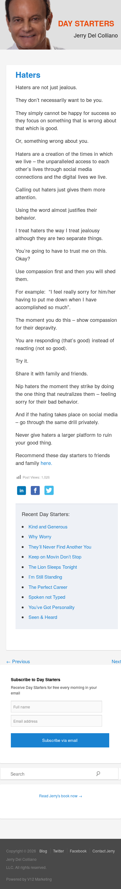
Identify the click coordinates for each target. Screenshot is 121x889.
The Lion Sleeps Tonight (53, 566)
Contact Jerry (103, 850)
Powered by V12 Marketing (29, 879)
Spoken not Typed (47, 596)
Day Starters (86, 23)
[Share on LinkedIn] (21, 491)
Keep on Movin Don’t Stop (55, 556)
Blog (43, 850)
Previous (18, 661)
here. (46, 462)
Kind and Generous (48, 526)
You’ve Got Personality (52, 607)
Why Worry (40, 536)
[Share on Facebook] (35, 491)
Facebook (78, 850)
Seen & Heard (43, 617)
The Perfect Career (48, 587)
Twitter (58, 850)
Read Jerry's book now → (60, 795)
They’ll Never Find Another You (60, 546)
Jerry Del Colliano (96, 35)
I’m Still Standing (45, 576)
